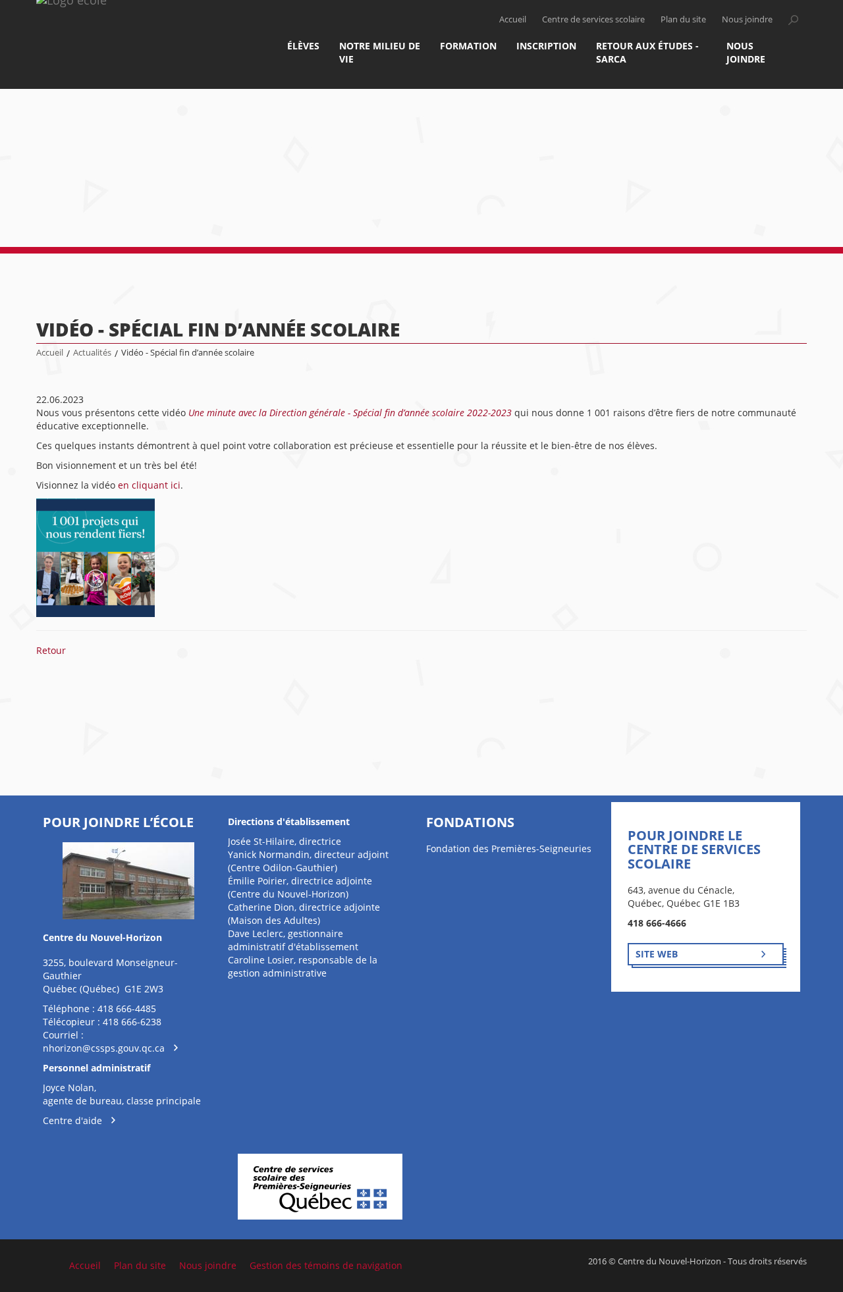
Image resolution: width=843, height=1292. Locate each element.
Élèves (303, 46)
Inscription (546, 46)
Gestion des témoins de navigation (326, 1265)
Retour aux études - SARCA (647, 52)
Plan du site (683, 19)
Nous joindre (747, 19)
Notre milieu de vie (379, 52)
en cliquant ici (149, 485)
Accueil (512, 19)
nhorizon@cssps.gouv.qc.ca (104, 1048)
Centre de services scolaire (593, 19)
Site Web (657, 954)
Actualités (92, 352)
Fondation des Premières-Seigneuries (508, 848)
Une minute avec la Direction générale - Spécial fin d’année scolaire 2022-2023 (350, 412)
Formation (468, 46)
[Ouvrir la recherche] (792, 20)
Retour (51, 650)
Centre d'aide (72, 1120)
